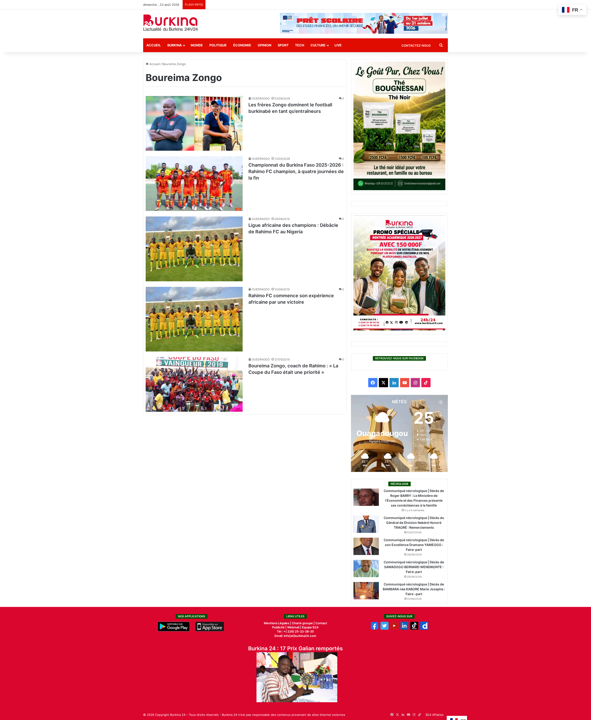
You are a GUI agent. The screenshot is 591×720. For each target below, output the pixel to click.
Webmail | (294, 627)
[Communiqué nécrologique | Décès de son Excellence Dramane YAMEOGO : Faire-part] (366, 546)
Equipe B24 (310, 627)
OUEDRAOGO (261, 98)
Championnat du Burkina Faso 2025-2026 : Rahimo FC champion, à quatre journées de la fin (296, 171)
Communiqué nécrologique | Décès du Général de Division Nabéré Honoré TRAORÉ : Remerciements (414, 522)
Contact (321, 623)
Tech (299, 45)
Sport (283, 45)
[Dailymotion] (424, 628)
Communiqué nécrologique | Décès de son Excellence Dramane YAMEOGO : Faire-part (414, 545)
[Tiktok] (414, 628)
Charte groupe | (303, 623)
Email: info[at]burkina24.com (295, 636)
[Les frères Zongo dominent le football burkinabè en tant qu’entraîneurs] (194, 123)
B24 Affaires (434, 715)
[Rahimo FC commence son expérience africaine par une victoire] (194, 319)
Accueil (153, 45)
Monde (197, 45)
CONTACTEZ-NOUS (416, 45)
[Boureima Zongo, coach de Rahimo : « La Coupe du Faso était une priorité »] (194, 384)
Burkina (174, 45)
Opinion (264, 45)
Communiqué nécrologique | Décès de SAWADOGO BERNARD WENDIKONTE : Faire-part (414, 567)
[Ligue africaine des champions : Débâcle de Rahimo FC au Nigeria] (194, 248)
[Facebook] (375, 628)
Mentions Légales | (278, 623)
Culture (318, 45)
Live (338, 45)
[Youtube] (394, 628)
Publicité (278, 627)
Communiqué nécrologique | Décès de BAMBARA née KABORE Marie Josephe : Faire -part (414, 589)
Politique (218, 45)
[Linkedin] (404, 628)
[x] (384, 628)
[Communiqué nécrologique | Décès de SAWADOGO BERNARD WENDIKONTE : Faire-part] (366, 568)
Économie (242, 45)
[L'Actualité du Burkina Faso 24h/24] (170, 22)
